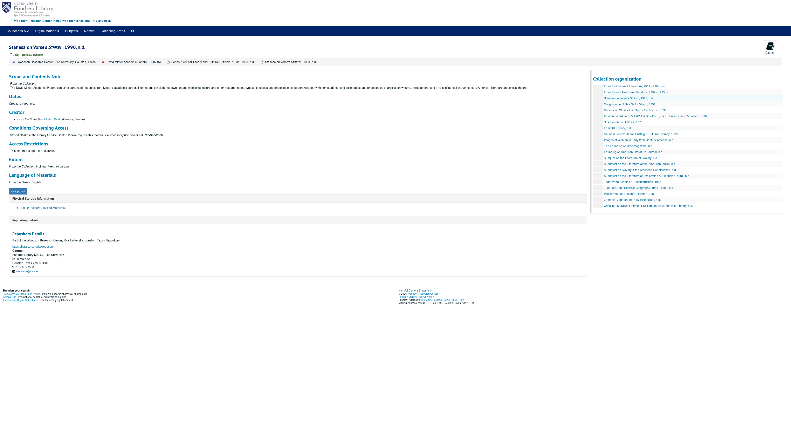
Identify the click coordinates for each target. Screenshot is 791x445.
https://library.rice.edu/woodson (32, 246)
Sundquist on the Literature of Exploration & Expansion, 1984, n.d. (647, 176)
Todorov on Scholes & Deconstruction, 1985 (632, 182)
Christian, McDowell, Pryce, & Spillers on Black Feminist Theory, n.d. (648, 206)
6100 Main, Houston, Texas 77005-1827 (441, 299)
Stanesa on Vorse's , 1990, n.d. (629, 98)
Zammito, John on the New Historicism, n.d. (632, 200)
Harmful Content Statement (415, 290)
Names (89, 30)
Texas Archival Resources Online (21, 293)
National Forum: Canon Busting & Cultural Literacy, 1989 (641, 134)
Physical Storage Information (33, 198)
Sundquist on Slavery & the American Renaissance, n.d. (640, 170)
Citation (770, 52)
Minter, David (52, 119)
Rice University (426, 296)
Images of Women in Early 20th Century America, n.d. (639, 140)
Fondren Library (407, 296)
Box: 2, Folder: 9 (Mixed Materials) (43, 208)
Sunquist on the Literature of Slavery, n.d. (631, 158)
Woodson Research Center (33, 21)
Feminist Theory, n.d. (618, 128)
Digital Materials (47, 30)
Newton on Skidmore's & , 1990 (655, 116)
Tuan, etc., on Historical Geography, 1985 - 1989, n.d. (639, 188)
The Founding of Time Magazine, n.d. (628, 146)
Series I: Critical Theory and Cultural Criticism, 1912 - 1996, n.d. (213, 62)
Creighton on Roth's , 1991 (629, 104)
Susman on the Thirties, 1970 (623, 122)
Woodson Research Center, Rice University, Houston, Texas (57, 62)
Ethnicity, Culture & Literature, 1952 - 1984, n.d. (635, 86)
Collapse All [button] (18, 191)
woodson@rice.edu (28, 271)
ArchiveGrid (9, 297)
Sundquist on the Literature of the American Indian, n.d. (640, 164)
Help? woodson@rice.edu (71, 21)
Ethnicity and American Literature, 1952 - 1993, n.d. (637, 92)
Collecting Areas (113, 30)
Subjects (71, 30)
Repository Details (25, 220)
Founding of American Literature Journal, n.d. (633, 152)
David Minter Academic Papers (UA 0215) (133, 62)
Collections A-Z (17, 30)
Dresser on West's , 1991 (635, 110)
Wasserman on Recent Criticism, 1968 (629, 194)
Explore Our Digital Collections (20, 300)
